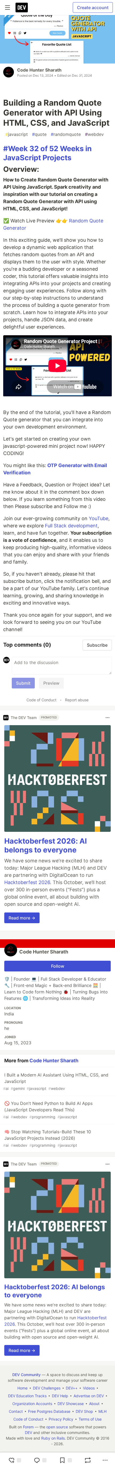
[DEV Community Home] (21, 7)
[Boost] (88, 1460)
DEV (28, 1432)
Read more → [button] (22, 918)
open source (57, 1427)
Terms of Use (90, 1419)
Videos (89, 1388)
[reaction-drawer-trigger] (15, 1460)
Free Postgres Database (49, 1411)
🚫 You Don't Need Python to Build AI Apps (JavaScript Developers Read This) (48, 1110)
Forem (28, 1427)
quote (39, 134)
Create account (93, 7)
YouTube (98, 518)
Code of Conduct (41, 700)
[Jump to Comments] (40, 1460)
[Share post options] (105, 1460)
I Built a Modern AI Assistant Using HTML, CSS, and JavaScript (55, 1081)
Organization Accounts (32, 1403)
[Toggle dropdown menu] (107, 717)
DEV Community (26, 1374)
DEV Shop (84, 1411)
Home (22, 1388)
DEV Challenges (46, 1388)
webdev (94, 134)
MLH (102, 1411)
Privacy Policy (61, 1419)
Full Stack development (71, 525)
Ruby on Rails (53, 1438)
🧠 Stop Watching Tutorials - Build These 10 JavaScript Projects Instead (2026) (47, 1138)
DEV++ (72, 1388)
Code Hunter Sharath (39, 70)
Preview (51, 683)
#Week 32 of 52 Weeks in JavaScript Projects (47, 153)
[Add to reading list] (65, 1460)
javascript (16, 134)
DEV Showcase (70, 1403)
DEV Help (60, 1396)
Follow (57, 966)
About (94, 1403)
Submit (23, 683)
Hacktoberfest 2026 (27, 882)
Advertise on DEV (89, 1396)
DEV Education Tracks (27, 1396)
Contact (16, 1411)
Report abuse (77, 700)
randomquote (66, 134)
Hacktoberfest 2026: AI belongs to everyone (45, 846)
